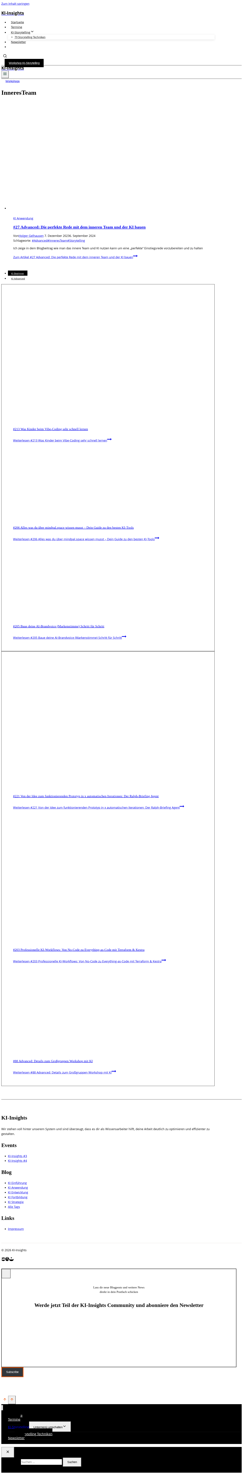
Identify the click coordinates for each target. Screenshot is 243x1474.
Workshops (12, 81)
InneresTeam (57, 241)
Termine (16, 27)
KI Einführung (17, 1183)
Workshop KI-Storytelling (24, 63)
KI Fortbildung (17, 1197)
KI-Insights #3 (17, 1156)
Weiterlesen (60, 440)
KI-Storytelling (18, 1427)
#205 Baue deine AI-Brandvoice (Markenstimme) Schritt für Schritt (58, 626)
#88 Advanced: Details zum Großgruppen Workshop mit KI (53, 1061)
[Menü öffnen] (5, 74)
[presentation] (111, 174)
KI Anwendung (23, 218)
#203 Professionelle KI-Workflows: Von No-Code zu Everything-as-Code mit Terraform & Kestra (78, 949)
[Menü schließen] (2, 1407)
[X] (7, 1259)
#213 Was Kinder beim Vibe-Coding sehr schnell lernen (50, 429)
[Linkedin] (3, 1259)
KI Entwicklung (18, 1192)
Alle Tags (14, 1207)
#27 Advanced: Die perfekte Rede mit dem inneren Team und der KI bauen (79, 227)
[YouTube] (11, 1259)
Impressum (16, 1229)
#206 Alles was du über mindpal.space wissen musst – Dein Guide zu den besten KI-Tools (73, 527)
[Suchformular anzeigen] (5, 56)
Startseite (17, 22)
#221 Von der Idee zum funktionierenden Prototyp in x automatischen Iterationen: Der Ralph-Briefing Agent (86, 796)
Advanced (39, 241)
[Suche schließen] (7, 1452)
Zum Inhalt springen (15, 4)
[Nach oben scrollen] (4, 1400)
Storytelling (76, 241)
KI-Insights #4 (17, 1161)
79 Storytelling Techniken (30, 37)
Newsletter (18, 42)
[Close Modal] (6, 1273)
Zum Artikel (73, 257)
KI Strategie (16, 1202)
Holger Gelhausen (31, 236)
